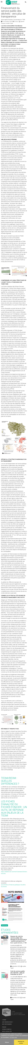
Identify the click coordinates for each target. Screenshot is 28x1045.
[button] (25, 2)
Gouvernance (4, 884)
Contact (16, 21)
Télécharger (4, 925)
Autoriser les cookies (21, 1042)
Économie (4, 886)
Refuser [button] (7, 1042)
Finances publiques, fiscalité (17, 884)
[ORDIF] (14, 2)
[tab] (1, 2)
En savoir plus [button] (13, 1037)
